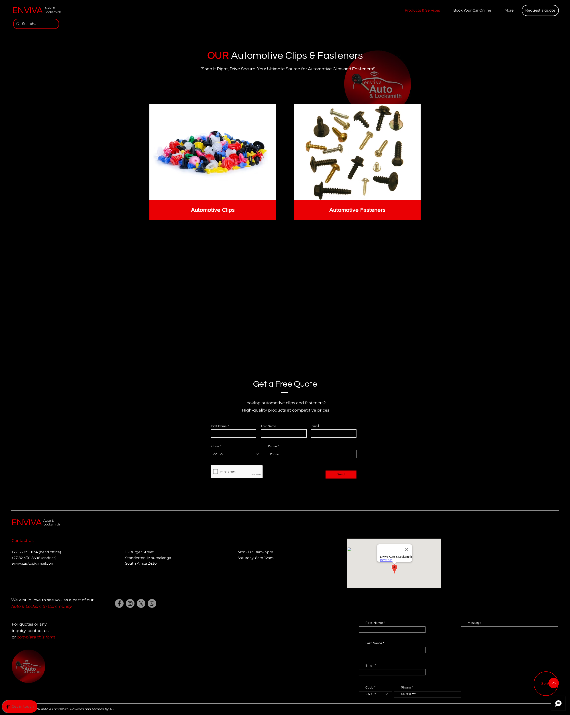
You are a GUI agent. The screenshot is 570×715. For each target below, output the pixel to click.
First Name (219, 425)
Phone (272, 446)
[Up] (553, 683)
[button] (540, 10)
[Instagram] (130, 603)
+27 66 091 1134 (25, 552)
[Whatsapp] (152, 603)
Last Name (268, 425)
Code (215, 446)
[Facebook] (119, 603)
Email (315, 425)
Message (474, 622)
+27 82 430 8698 (26, 558)
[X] (141, 603)
